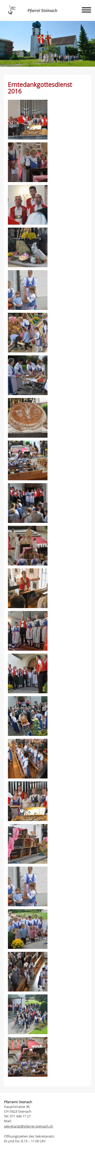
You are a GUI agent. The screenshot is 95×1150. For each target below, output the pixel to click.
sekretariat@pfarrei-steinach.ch (28, 1126)
